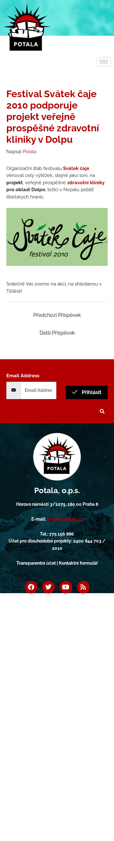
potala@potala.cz (65, 519)
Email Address (22, 376)
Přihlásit (90, 392)
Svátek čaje (76, 168)
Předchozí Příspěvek (57, 315)
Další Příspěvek (57, 333)
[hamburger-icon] (104, 61)
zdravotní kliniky (85, 182)
